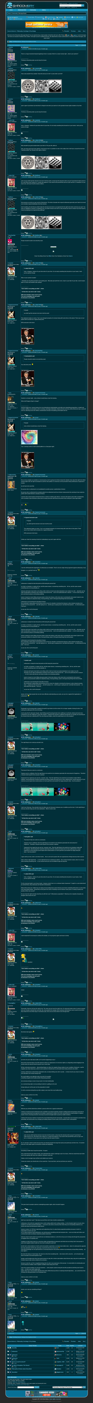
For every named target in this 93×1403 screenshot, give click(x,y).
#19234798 (24, 1302)
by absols (80, 1363)
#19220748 (24, 513)
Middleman (15, 1382)
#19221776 (24, 618)
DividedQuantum (21, 1382)
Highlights (60, 17)
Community (33, 10)
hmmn (36, 1214)
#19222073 (24, 704)
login (68, 35)
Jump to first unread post (14, 45)
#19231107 (24, 986)
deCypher (37, 737)
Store (50, 19)
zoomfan (37, 68)
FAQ (74, 17)
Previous (73, 31)
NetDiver (37, 99)
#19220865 (24, 563)
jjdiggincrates (59, 1372)
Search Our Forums (73, 3)
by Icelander (80, 1373)
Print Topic (26, 1384)
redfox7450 (38, 140)
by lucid (80, 1359)
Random (57, 19)
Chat (45, 19)
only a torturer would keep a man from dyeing (35, 424)
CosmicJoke (38, 1168)
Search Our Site (63, 3)
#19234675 (24, 1128)
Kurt (57, 1348)
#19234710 (24, 1197)
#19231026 (24, 950)
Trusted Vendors (51, 17)
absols (37, 655)
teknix (36, 1301)
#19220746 (24, 476)
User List (80, 17)
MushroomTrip (60, 1351)
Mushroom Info (22, 10)
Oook (57, 1358)
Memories (59, 1355)
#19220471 (24, 236)
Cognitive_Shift (60, 1361)
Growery (64, 19)
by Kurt (80, 1349)
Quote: (26, 310)
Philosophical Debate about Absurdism (22, 1369)
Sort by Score (20, 1384)
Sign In (11, 19)
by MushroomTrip (80, 1352)
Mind (50, 256)
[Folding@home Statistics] (11, 245)
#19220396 (24, 121)
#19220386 (24, 100)
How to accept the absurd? (18, 1361)
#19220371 (24, 70)
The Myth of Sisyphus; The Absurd (20, 1365)
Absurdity (14, 1348)
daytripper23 (59, 1365)
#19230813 (24, 870)
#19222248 (24, 803)
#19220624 (24, 352)
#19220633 (24, 394)
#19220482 (24, 264)
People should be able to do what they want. (35, 357)
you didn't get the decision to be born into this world (36, 312)
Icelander (37, 562)
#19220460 (24, 198)
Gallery (44, 10)
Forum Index (31, 17)
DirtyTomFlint (38, 350)
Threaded (66, 31)
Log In (68, 7)
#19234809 (24, 1316)
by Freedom (80, 1356)
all (15, 1356)
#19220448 (24, 177)
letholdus (58, 1369)
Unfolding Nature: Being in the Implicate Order (24, 41)
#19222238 (24, 766)
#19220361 (24, 48)
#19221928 (24, 656)
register (75, 35)
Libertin (37, 578)
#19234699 (24, 1169)
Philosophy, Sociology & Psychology (26, 31)
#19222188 (24, 738)
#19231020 (24, 931)
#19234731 (24, 1216)
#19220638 (24, 419)
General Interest (12, 31)
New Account (62, 7)
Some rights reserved (55, 1399)
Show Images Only (12, 1384)
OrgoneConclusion (40, 392)
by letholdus (80, 1370)
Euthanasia (14, 1351)
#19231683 (24, 1055)
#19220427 (24, 141)
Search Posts (40, 17)
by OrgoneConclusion (80, 1366)
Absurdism (14, 1372)
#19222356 (24, 832)
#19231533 (24, 1027)
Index (79, 31)
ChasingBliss (38, 1026)
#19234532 (24, 1101)
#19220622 (24, 306)
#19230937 (24, 904)
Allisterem (38, 902)
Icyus (36, 417)
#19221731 (24, 579)
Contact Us (74, 7)
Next (84, 31)
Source (71, 256)
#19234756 (24, 1283)
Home (11, 10)
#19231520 (24, 1004)
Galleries (68, 17)
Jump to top (11, 1333)
